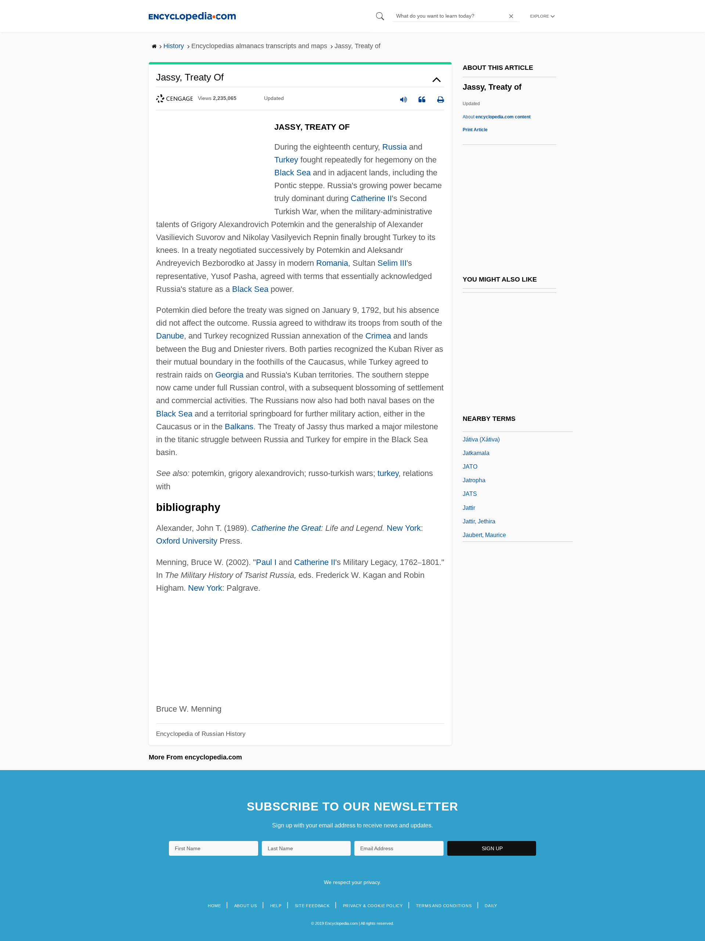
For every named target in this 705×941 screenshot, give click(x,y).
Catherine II (371, 198)
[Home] (192, 16)
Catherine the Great (286, 528)
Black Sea (292, 172)
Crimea (378, 335)
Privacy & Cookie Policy (373, 906)
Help (276, 906)
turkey (387, 473)
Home (214, 906)
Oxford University (186, 540)
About (497, 116)
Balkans (239, 426)
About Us (245, 906)
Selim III (391, 263)
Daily (491, 906)
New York (404, 528)
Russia (394, 146)
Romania (332, 263)
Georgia (229, 374)
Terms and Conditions (444, 906)
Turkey (286, 159)
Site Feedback (312, 906)
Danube (170, 335)
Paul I (266, 562)
